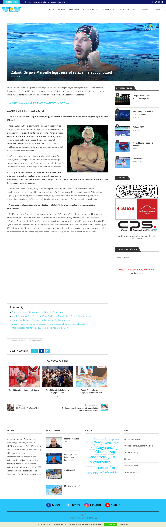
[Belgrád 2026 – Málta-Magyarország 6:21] (122, 99)
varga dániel (105, 454)
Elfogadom (110, 524)
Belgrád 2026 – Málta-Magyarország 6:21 (142, 97)
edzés (98, 441)
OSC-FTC (92, 472)
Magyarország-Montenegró (98, 464)
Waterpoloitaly (131, 452)
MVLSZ (158, 9)
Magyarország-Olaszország (107, 450)
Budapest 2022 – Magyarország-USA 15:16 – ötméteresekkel (39, 312)
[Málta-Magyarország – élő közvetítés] (122, 147)
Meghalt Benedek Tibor (71, 440)
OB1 (92, 447)
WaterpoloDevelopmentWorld (138, 446)
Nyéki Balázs (92, 449)
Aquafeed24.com (132, 439)
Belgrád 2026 (33, 2)
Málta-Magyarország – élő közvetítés (143, 144)
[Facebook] (152, 2)
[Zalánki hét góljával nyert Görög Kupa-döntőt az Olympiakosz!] (24, 376)
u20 (94, 451)
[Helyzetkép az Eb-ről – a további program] (122, 115)
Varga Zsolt (96, 444)
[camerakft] (137, 208)
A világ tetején (70, 470)
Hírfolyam (74, 9)
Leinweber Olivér (98, 454)
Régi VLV (61, 9)
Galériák (132, 9)
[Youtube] (162, 2)
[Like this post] (35, 351)
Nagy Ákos (114, 439)
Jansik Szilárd (102, 459)
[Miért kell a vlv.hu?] (54, 490)
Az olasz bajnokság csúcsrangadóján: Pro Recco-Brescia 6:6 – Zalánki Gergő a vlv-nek (52, 316)
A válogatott (89, 9)
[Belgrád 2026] (122, 131)
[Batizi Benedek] (122, 162)
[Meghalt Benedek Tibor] (54, 443)
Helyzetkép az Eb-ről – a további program (143, 112)
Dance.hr (128, 459)
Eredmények (146, 9)
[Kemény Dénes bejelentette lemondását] (54, 458)
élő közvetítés (109, 472)
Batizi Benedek (139, 159)
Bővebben (123, 524)
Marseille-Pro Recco (17, 340)
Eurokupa (111, 465)
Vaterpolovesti (131, 466)
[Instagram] (159, 2)
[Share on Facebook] (41, 351)
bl (96, 467)
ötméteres (97, 459)
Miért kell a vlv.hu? (71, 486)
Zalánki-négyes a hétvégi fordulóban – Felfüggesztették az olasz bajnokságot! (48, 324)
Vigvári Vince (100, 462)
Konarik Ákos (107, 468)
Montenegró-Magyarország (90, 466)
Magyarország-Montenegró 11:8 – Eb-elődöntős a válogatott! (40, 328)
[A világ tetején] (54, 474)
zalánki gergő (35, 340)
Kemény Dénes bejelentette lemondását (70, 457)
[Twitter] (156, 2)
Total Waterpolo (131, 472)
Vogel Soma (107, 459)
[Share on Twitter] (47, 351)
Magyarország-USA (100, 439)
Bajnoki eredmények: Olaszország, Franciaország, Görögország (41, 320)
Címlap (51, 9)
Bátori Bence (111, 443)
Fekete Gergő (90, 442)
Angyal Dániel (111, 454)
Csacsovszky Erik (102, 457)
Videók (121, 9)
